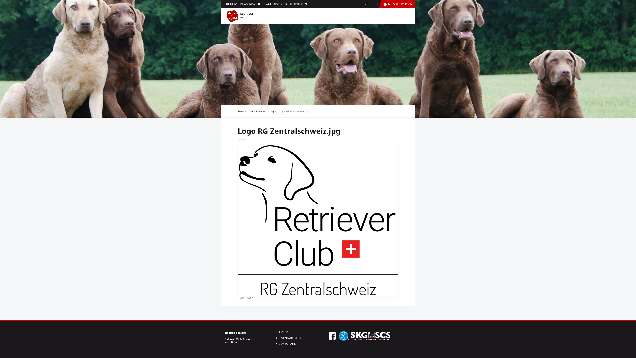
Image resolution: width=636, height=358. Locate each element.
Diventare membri (292, 338)
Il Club (284, 332)
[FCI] (344, 335)
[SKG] (370, 335)
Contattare (287, 344)
